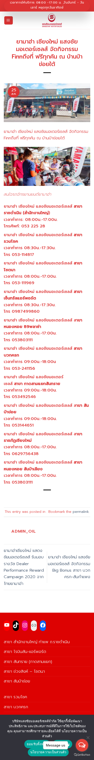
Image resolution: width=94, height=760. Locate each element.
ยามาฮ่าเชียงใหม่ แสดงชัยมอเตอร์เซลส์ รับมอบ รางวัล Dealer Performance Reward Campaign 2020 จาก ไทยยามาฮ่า (24, 567)
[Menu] (8, 20)
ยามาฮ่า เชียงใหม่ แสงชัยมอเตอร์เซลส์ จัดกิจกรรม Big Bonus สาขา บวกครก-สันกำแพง (69, 567)
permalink (81, 511)
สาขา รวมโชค (15, 697)
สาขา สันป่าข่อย (17, 681)
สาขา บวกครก (16, 707)
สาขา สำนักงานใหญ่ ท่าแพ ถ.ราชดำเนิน (37, 642)
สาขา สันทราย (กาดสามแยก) (28, 661)
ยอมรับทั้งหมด (37, 744)
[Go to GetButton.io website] (82, 754)
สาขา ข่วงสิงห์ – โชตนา (24, 671)
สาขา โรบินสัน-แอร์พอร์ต (25, 651)
